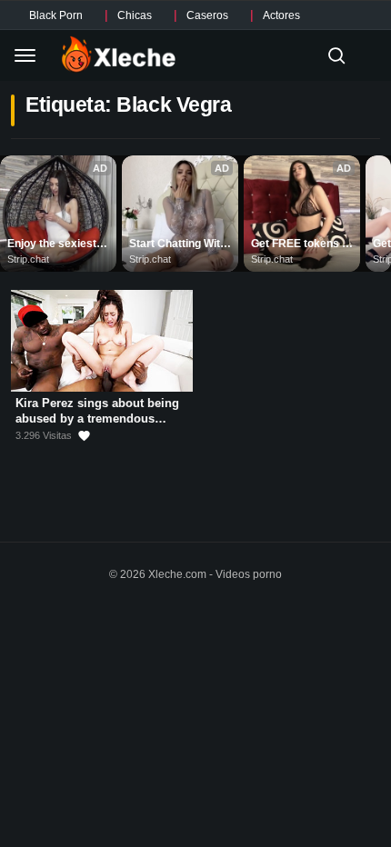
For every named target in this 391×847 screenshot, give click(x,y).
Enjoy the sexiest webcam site (53, 244)
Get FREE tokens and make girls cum (302, 244)
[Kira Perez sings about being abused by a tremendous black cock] (102, 341)
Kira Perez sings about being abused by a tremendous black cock (97, 418)
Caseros (207, 15)
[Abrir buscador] (336, 55)
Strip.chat (28, 259)
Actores (281, 15)
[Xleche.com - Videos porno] (118, 55)
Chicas (134, 15)
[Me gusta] (84, 435)
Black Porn (56, 15)
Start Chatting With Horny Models (179, 244)
